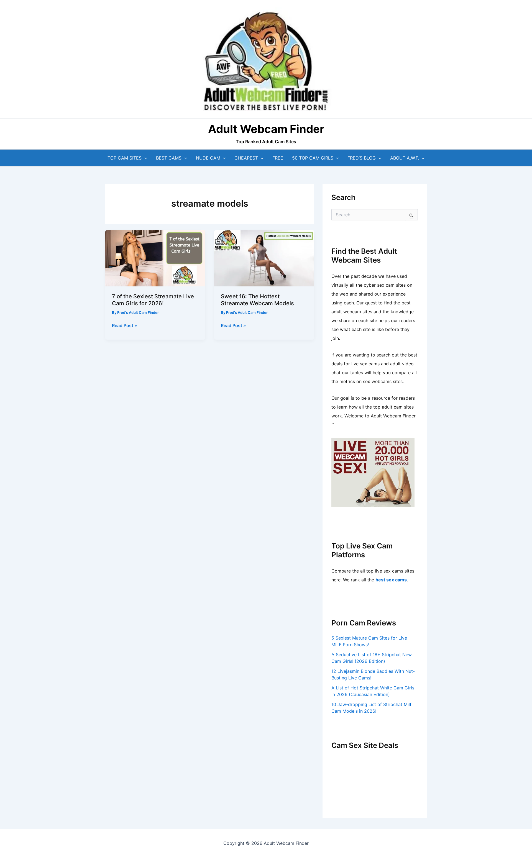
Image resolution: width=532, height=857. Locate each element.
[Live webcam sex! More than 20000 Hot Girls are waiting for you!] (373, 472)
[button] (144, 158)
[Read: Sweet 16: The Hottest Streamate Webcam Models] (264, 258)
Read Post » (124, 325)
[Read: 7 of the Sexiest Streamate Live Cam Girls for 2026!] (155, 258)
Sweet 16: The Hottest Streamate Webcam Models (257, 300)
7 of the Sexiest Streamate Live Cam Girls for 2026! (153, 300)
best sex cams (391, 580)
